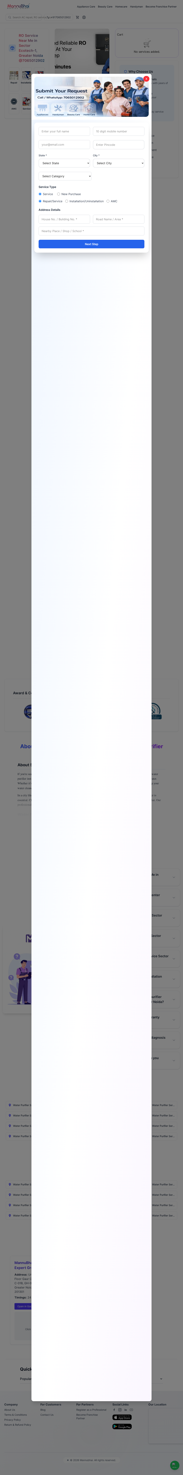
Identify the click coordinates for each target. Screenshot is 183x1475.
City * (96, 155)
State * (43, 155)
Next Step (91, 244)
